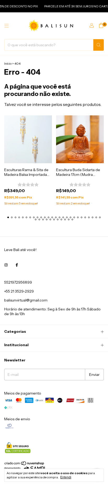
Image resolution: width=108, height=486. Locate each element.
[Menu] (6, 25)
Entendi (65, 477)
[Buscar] (98, 45)
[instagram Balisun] (6, 265)
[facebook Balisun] (17, 265)
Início (8, 63)
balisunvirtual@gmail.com (25, 300)
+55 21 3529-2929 (19, 291)
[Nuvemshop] (24, 465)
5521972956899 (18, 282)
